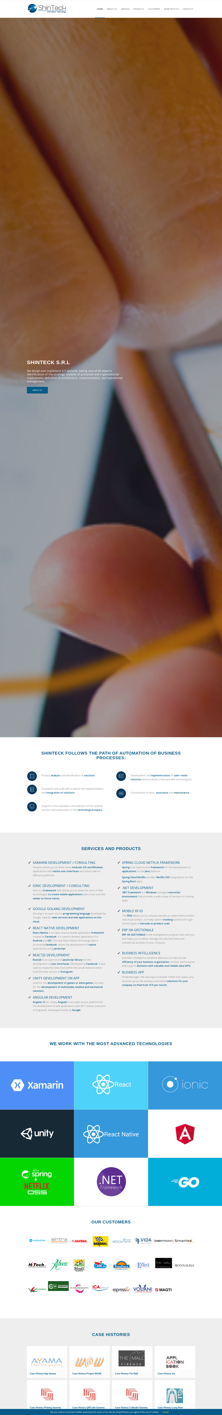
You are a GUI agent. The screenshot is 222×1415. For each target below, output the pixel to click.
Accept (165, 1412)
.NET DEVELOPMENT (138, 887)
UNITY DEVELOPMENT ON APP (56, 978)
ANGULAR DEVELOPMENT (52, 997)
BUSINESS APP (133, 972)
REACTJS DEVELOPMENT (51, 955)
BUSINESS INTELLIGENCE (141, 953)
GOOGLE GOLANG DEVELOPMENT (59, 908)
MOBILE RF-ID (132, 911)
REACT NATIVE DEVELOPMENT (56, 928)
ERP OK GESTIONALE (138, 930)
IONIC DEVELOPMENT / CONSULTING (61, 885)
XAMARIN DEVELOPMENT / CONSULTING (64, 862)
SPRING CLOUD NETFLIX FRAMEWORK (151, 862)
